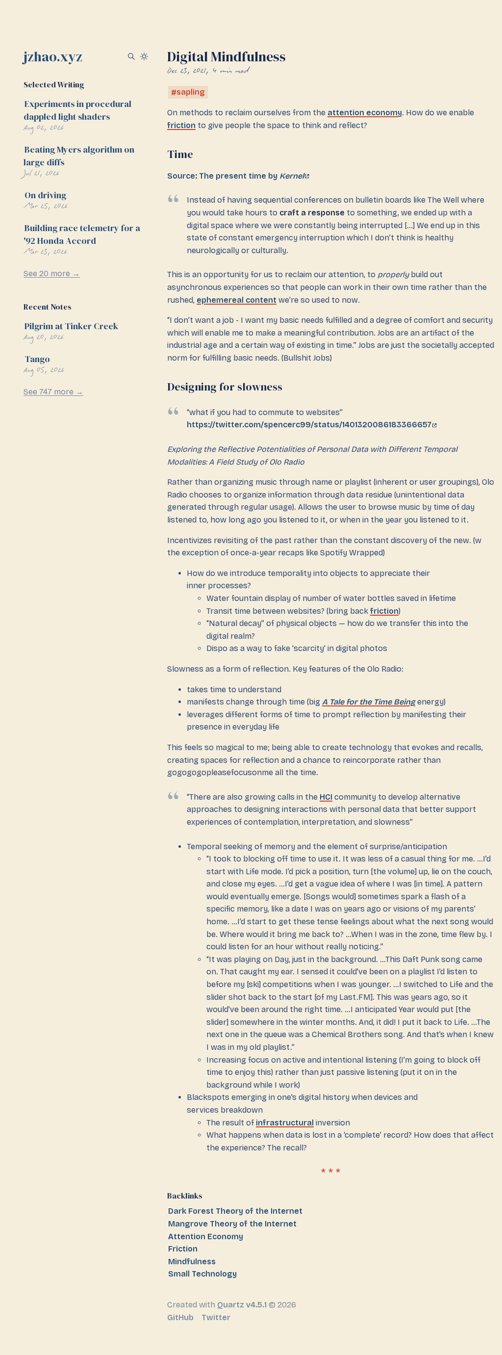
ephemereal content (236, 300)
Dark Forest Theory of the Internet (235, 1211)
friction (181, 125)
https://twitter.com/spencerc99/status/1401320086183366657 (309, 424)
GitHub (180, 1317)
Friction (183, 1248)
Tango (37, 359)
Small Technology (202, 1273)
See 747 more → (53, 391)
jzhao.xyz (53, 56)
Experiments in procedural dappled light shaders (77, 110)
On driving (45, 195)
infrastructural (285, 1122)
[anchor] (201, 154)
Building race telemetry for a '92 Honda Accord (82, 234)
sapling (190, 92)
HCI (326, 797)
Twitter (215, 1317)
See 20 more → (52, 273)
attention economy (364, 112)
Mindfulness (192, 1261)
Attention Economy (205, 1236)
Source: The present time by (235, 176)
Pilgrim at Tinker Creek (71, 326)
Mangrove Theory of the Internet (232, 1223)
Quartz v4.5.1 (242, 1304)
